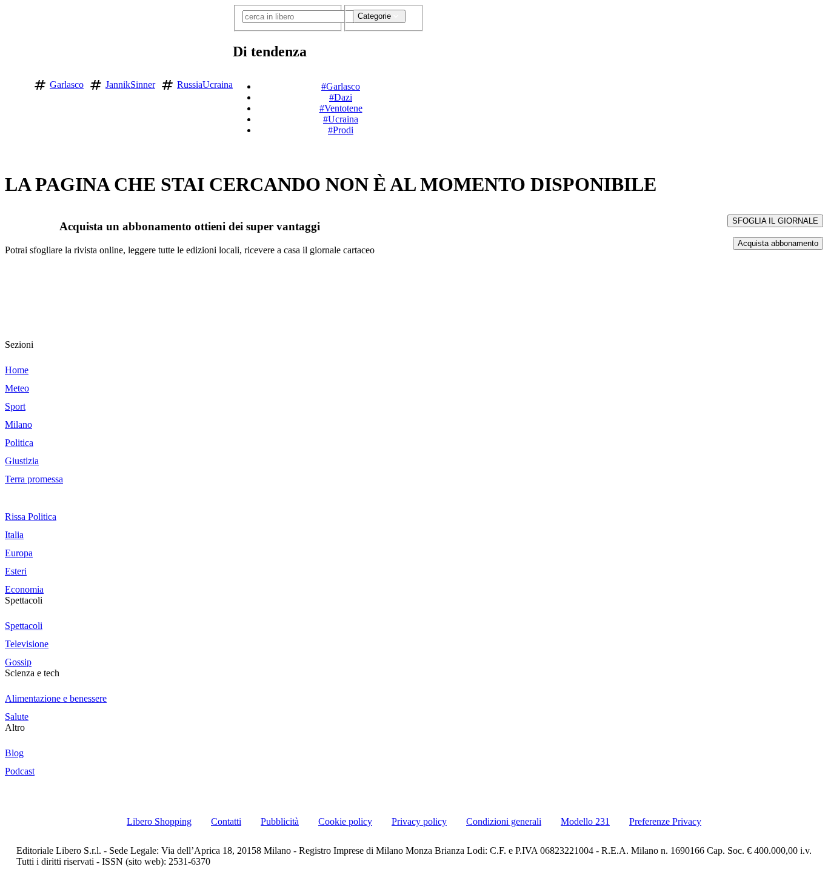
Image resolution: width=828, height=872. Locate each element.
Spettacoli (23, 600)
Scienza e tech (32, 673)
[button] (431, 82)
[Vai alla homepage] (14, 82)
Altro (15, 727)
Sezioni (19, 344)
